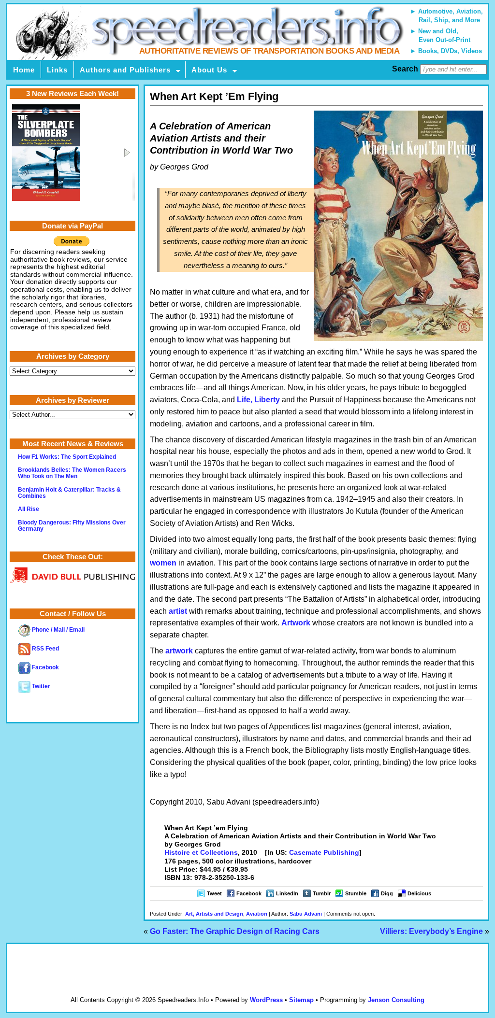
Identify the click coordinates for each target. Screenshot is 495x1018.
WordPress (266, 1000)
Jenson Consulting (396, 1000)
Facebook (249, 893)
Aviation (256, 914)
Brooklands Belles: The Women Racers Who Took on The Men (72, 473)
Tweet (214, 893)
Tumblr (322, 893)
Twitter (40, 686)
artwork (179, 651)
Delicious (419, 893)
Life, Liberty (258, 400)
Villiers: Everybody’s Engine (431, 931)
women (163, 563)
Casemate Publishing (324, 852)
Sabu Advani (306, 914)
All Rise (28, 509)
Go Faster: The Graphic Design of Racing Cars (235, 931)
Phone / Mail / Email (57, 630)
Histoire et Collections (201, 852)
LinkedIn (287, 893)
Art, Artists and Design (214, 914)
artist (178, 611)
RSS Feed (44, 648)
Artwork (295, 623)
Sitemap (301, 1000)
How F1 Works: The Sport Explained (67, 457)
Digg (387, 893)
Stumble (355, 893)
